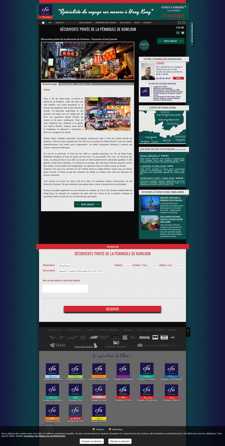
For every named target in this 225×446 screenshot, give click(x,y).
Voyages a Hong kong (147, 400)
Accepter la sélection (92, 441)
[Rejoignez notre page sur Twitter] (184, 22)
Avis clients (125, 23)
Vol (50, 23)
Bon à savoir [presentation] (82, 84)
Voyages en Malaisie (147, 379)
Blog (137, 23)
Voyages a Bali (75, 400)
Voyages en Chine (123, 400)
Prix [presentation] (91, 84)
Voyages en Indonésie (52, 400)
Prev (42, 61)
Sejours (71, 23)
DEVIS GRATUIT (88, 204)
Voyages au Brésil (99, 421)
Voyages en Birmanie (52, 379)
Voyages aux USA (75, 421)
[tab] (50, 84)
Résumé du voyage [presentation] (50, 84)
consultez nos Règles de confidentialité (44, 436)
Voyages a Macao (171, 400)
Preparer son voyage (106, 23)
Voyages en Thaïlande (123, 379)
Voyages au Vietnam (75, 379)
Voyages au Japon (99, 400)
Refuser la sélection (119, 441)
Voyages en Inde (52, 421)
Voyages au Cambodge (99, 379)
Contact (147, 23)
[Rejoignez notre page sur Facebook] (179, 22)
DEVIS (178, 78)
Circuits (60, 23)
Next (132, 61)
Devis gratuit (85, 23)
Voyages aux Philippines (171, 379)
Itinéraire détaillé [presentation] (67, 84)
